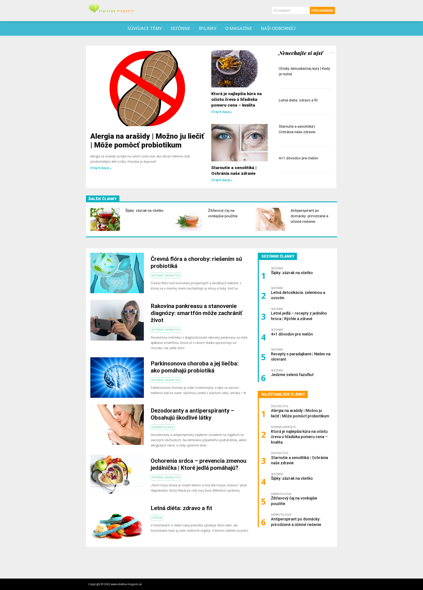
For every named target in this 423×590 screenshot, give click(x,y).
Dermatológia (162, 427)
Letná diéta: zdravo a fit (298, 100)
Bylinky (207, 28)
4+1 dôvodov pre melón (298, 158)
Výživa (157, 517)
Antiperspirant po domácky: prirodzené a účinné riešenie (309, 216)
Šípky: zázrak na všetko (144, 210)
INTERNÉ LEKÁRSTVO (166, 275)
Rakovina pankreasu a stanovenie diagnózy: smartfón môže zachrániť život (196, 313)
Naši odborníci (278, 28)
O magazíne (238, 28)
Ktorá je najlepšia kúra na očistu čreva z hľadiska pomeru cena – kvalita (236, 99)
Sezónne (180, 28)
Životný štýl (280, 406)
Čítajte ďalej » (100, 168)
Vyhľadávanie (322, 10)
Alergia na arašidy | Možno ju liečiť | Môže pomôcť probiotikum (147, 140)
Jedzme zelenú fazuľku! (292, 374)
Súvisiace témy (145, 28)
